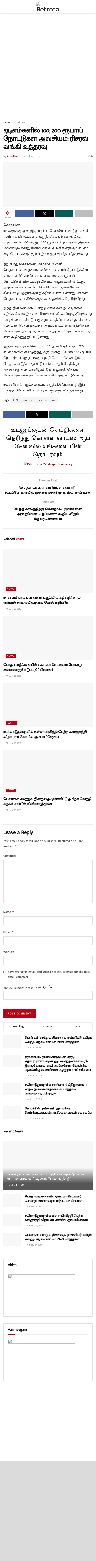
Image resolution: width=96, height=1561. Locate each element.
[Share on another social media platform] (84, 213)
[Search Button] (91, 6)
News (10, 589)
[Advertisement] (48, 65)
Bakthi (11, 723)
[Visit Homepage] (48, 6)
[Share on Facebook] (24, 213)
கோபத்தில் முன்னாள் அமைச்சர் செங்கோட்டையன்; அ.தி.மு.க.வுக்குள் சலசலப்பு (58, 1110)
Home (6, 122)
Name (8, 912)
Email (8, 932)
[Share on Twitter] (44, 213)
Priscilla (12, 156)
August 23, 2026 (13, 609)
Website (8, 952)
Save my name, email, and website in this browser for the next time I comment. (49, 974)
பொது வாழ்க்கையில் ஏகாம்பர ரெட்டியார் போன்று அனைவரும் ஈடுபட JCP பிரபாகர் (42, 667)
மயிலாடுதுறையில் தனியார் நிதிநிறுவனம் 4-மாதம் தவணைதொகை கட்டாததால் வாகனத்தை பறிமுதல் (56, 1089)
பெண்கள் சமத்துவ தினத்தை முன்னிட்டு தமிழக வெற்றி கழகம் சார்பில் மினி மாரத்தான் (47, 801)
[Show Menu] (5, 6)
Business (20, 122)
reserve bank (47, 400)
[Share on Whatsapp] (64, 213)
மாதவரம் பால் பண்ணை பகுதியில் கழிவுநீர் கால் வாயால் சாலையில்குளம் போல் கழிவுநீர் (41, 600)
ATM (15, 400)
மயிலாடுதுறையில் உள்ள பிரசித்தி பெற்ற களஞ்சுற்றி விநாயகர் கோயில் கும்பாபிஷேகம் (45, 734)
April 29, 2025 (32, 156)
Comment (11, 855)
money (28, 400)
